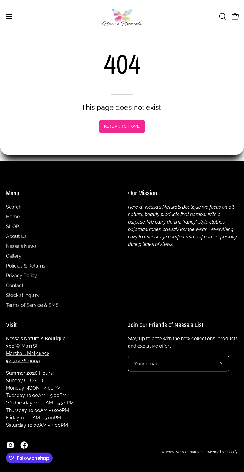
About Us (16, 236)
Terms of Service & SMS (32, 305)
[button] (222, 16)
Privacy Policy (21, 275)
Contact (14, 285)
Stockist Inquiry (23, 295)
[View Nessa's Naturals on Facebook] (24, 445)
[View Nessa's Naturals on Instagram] (10, 445)
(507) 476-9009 (23, 361)
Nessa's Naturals (189, 452)
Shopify (231, 452)
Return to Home (122, 126)
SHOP (12, 226)
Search (13, 207)
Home (13, 216)
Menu (12, 193)
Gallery (13, 256)
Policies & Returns (25, 265)
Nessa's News (21, 246)
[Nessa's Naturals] (122, 16)
